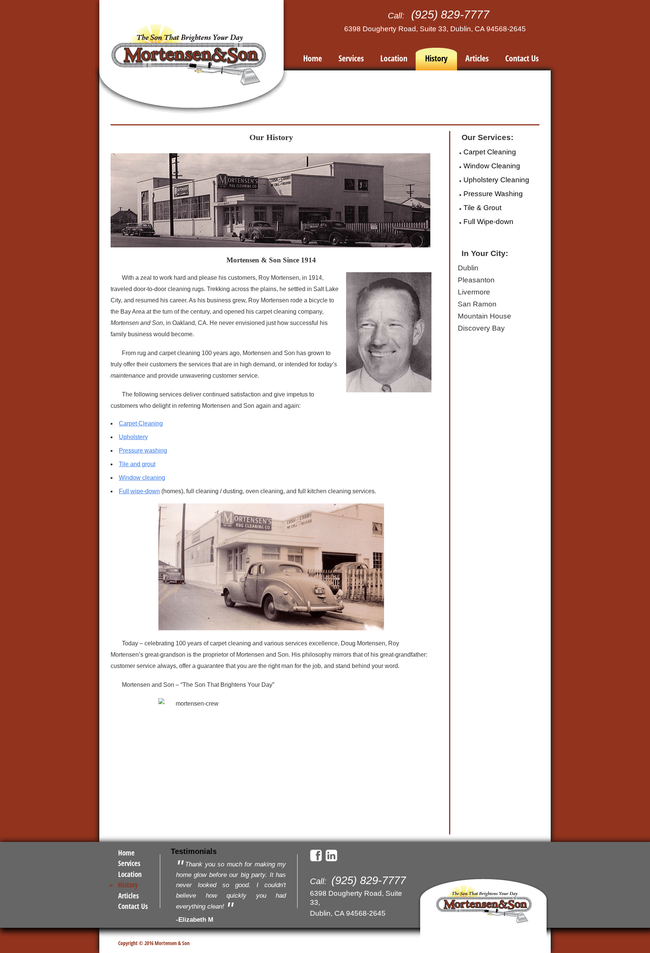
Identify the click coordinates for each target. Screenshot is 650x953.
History (436, 58)
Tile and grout (137, 464)
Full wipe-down (139, 491)
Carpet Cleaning (141, 423)
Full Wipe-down (488, 222)
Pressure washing (143, 450)
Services (351, 58)
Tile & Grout (482, 208)
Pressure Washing (493, 194)
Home (312, 58)
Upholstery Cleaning (496, 180)
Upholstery (133, 437)
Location (393, 58)
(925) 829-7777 (450, 14)
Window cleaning (142, 477)
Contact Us (522, 58)
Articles (477, 58)
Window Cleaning (491, 166)
